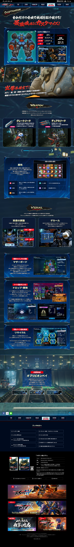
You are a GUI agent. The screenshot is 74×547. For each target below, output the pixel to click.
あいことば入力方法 (44, 435)
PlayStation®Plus (59, 474)
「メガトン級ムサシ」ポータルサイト (20, 478)
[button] (52, 151)
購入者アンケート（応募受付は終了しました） (48, 442)
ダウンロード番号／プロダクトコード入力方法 (49, 431)
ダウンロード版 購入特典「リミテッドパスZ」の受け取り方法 (19, 445)
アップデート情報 (16, 431)
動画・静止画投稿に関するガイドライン (47, 446)
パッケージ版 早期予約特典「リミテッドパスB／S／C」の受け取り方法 (21, 439)
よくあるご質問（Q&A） (17, 435)
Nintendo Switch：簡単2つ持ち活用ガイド (48, 438)
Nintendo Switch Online (47, 474)
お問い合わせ (55, 478)
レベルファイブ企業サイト (38, 478)
